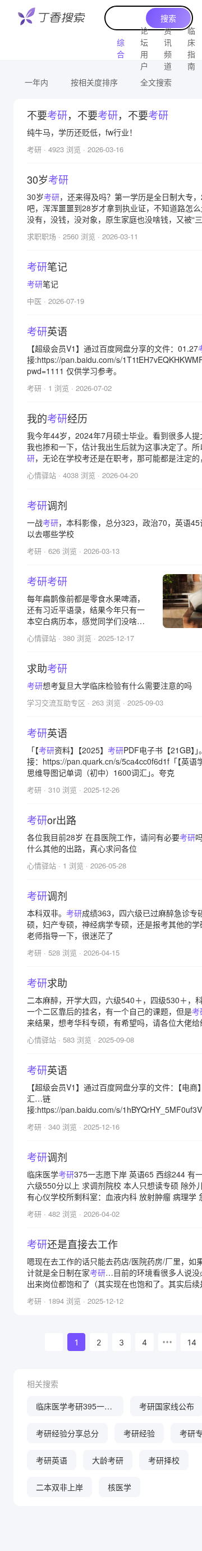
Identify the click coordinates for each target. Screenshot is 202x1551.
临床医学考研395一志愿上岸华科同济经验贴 (75, 1408)
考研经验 (139, 1433)
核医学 (119, 1487)
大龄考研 (107, 1460)
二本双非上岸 (59, 1487)
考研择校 (164, 1460)
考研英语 (51, 1460)
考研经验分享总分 (67, 1433)
